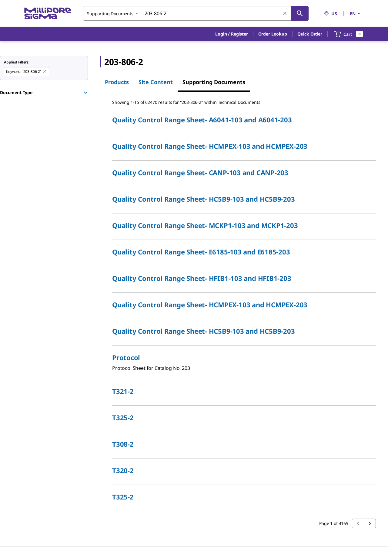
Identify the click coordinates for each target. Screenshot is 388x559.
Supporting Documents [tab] (213, 82)
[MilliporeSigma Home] (47, 13)
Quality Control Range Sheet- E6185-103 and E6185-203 (201, 251)
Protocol (126, 357)
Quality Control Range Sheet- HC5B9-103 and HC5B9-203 (203, 198)
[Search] (300, 13)
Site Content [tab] (156, 82)
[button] (231, 34)
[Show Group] (86, 92)
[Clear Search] (285, 13)
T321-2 (123, 391)
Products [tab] (117, 82)
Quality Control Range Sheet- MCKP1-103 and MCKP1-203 (205, 225)
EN (353, 13)
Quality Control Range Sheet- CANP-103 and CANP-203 (200, 172)
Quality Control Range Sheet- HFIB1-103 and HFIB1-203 (201, 278)
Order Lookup (272, 34)
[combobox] (196, 13)
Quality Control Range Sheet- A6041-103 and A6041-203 (202, 119)
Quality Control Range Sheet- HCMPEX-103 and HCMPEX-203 (209, 146)
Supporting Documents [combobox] (110, 13)
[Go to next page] (370, 523)
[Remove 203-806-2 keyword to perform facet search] (45, 71)
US (334, 13)
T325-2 (123, 417)
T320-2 (123, 470)
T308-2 (123, 443)
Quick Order (309, 34)
